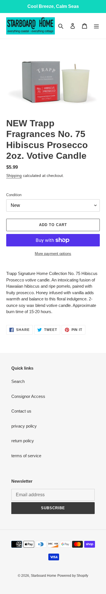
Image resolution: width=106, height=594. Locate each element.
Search (18, 381)
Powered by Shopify (72, 576)
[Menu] (96, 26)
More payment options (53, 254)
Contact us (21, 411)
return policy (22, 440)
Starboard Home (43, 576)
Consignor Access (28, 396)
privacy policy (24, 426)
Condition (13, 195)
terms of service (26, 455)
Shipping (14, 175)
